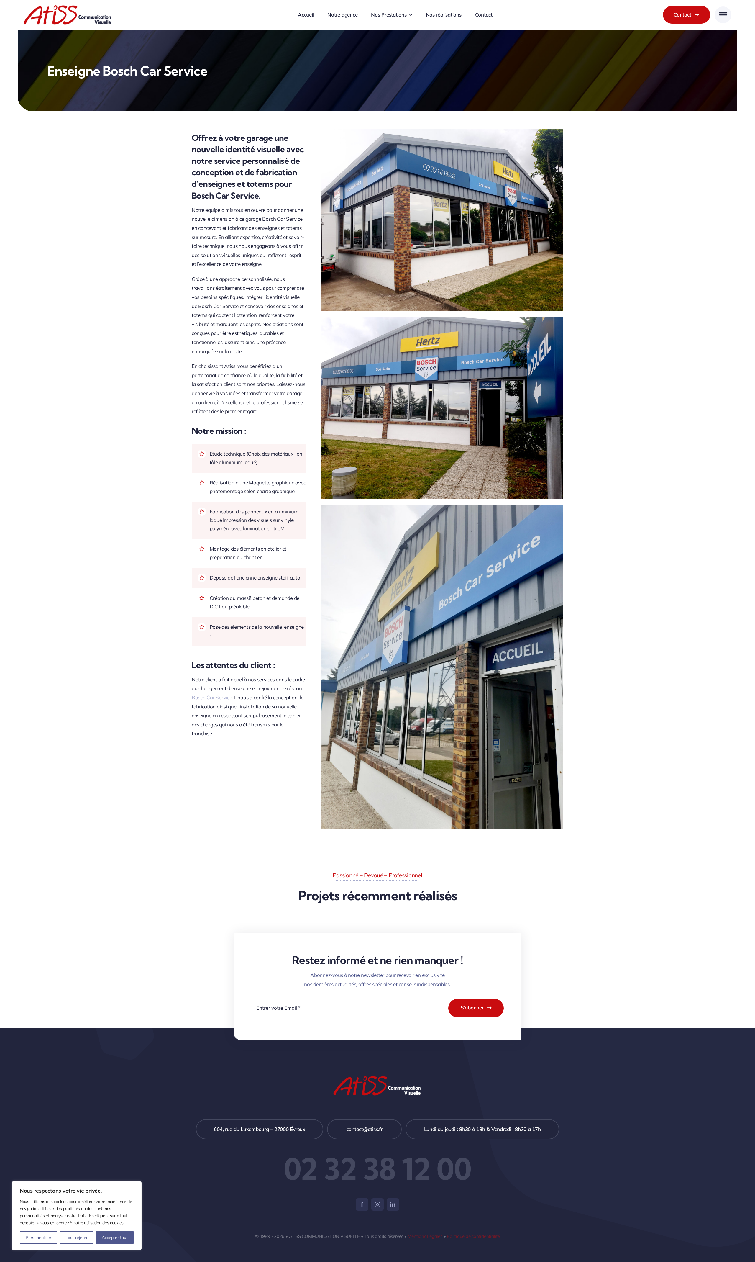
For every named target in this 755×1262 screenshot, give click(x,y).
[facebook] (362, 1204)
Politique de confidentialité (473, 1236)
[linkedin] (393, 1204)
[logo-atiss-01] (68, 7)
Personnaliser (38, 1237)
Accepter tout (115, 1237)
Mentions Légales (425, 1236)
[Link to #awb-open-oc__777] (723, 14)
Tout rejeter (77, 1237)
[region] (77, 1215)
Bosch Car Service (212, 697)
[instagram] (377, 1204)
